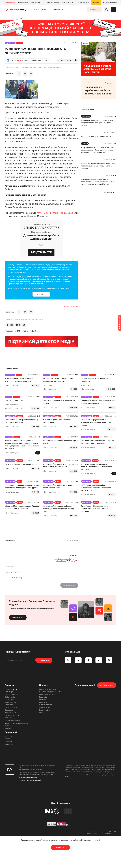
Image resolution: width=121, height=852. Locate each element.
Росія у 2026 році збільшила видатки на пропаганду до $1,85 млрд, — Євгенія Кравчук (98, 165)
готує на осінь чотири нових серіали (55, 213)
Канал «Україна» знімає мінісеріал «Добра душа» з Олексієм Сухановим (60, 465)
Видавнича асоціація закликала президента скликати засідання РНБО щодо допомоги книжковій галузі (97, 181)
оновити (73, 556)
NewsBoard (9, 705)
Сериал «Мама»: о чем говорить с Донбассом (94, 380)
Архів (41, 713)
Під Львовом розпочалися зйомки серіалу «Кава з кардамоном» (98, 401)
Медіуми (8, 728)
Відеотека (9, 710)
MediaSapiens (23, 2)
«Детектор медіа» (71, 306)
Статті (44, 9)
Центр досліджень (52, 2)
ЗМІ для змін (10, 697)
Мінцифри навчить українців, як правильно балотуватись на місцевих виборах (96, 466)
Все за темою (109, 192)
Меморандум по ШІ (47, 694)
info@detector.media (29, 778)
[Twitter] (25, 73)
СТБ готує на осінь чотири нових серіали (21, 464)
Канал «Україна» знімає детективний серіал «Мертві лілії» (58, 486)
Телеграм (8, 741)
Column (54, 375)
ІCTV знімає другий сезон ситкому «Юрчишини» (57, 421)
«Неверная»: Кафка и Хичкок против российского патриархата (58, 380)
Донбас (34, 331)
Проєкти (9, 685)
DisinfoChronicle (67, 2)
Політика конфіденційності (49, 692)
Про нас (43, 685)
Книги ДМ (43, 697)
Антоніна (96, 2)
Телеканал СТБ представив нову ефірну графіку (59, 401)
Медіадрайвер (10, 702)
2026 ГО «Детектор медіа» (31, 780)
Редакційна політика (47, 689)
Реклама (42, 700)
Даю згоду (61, 847)
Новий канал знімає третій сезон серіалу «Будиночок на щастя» (21, 421)
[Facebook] (19, 73)
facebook (8, 736)
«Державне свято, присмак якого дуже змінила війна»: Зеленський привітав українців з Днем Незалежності (97, 149)
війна (26, 331)
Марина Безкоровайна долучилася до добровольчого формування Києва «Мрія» (97, 122)
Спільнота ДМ (17, 617)
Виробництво (10, 43)
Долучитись (41, 294)
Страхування (94, 9)
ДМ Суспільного (36, 2)
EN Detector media (83, 2)
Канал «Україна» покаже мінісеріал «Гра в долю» (60, 442)
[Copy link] (30, 73)
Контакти (43, 702)
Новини (36, 9)
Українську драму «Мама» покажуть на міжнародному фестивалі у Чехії (21, 380)
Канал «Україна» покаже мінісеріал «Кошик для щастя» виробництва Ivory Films (58, 508)
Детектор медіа (9, 2)
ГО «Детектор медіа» (109, 2)
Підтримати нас (45, 705)
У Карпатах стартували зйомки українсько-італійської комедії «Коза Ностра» (96, 422)
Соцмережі (11, 732)
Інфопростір (10, 375)
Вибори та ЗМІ (11, 713)
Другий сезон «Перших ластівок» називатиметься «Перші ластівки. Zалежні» (95, 508)
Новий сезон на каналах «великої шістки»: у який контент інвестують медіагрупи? (22, 486)
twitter (7, 739)
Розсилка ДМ (44, 710)
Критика (46, 375)
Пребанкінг (9, 700)
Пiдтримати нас (106, 685)
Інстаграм (9, 744)
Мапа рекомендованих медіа (16, 723)
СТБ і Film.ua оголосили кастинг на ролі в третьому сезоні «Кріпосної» (97, 442)
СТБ (18, 331)
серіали (10, 331)
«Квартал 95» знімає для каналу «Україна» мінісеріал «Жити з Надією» (22, 507)
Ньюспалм (9, 726)
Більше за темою (88, 109)
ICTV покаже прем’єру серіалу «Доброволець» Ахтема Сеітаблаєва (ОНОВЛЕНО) (96, 487)
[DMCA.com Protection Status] (51, 825)
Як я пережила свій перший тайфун (96, 136)
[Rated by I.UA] (70, 825)
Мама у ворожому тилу (14, 400)
